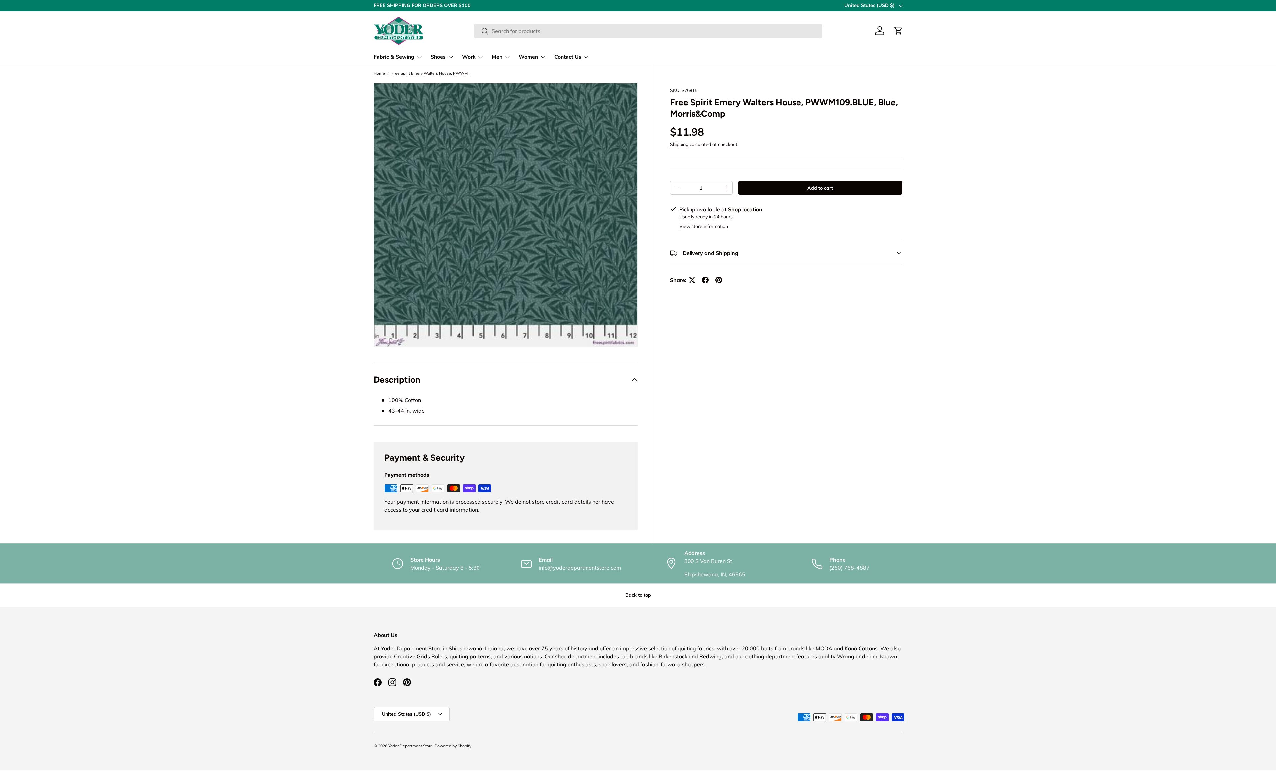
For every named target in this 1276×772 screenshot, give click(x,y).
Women (528, 57)
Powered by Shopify (453, 745)
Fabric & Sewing (394, 57)
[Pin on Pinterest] (718, 280)
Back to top (638, 595)
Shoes (438, 57)
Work (469, 57)
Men (497, 57)
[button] (898, 30)
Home (379, 73)
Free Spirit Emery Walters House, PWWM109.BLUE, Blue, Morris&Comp (431, 73)
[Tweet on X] (692, 280)
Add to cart (820, 188)
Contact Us (567, 57)
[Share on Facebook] (705, 280)
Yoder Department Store (410, 745)
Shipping (679, 145)
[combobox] (648, 31)
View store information (703, 226)
